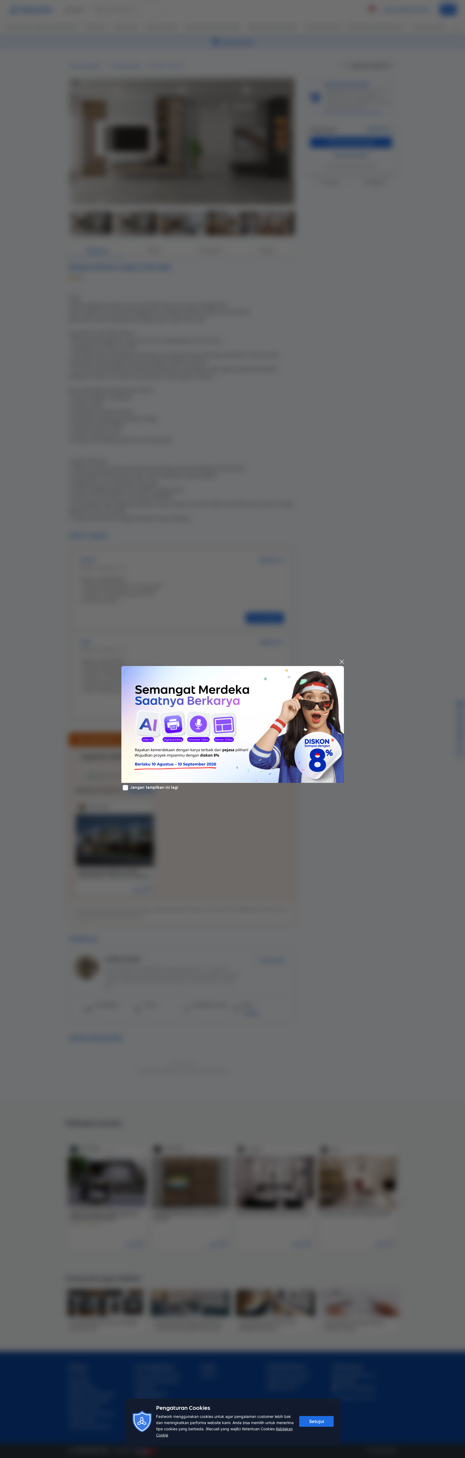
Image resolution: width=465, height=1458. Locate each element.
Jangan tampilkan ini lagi (154, 787)
